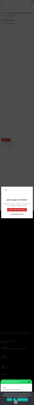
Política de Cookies (22, 399)
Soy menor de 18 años (17, 214)
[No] (15, 402)
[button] (29, 382)
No (14, 399)
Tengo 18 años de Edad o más (17, 209)
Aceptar (9, 399)
